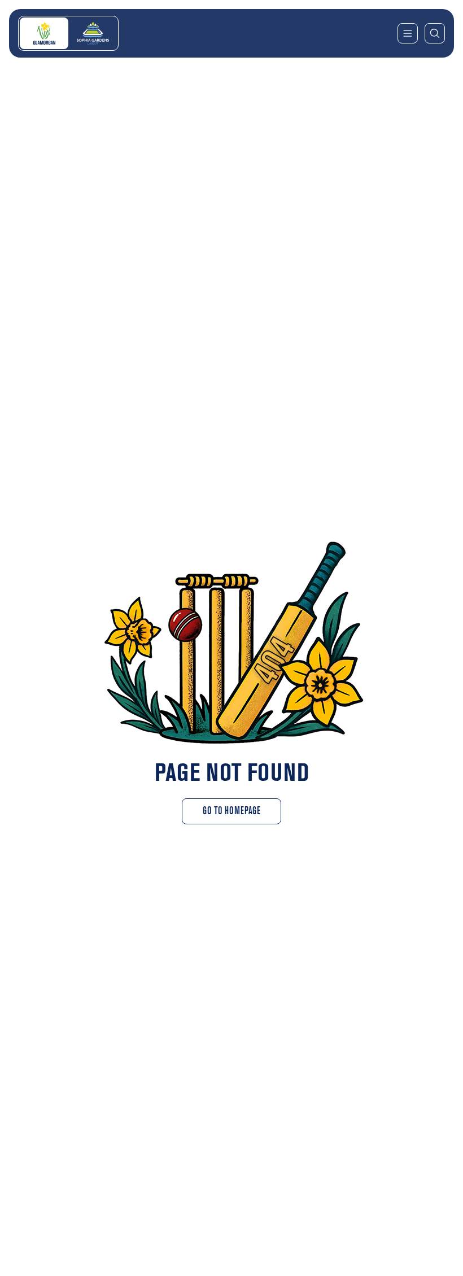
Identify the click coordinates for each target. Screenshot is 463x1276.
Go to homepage (231, 811)
